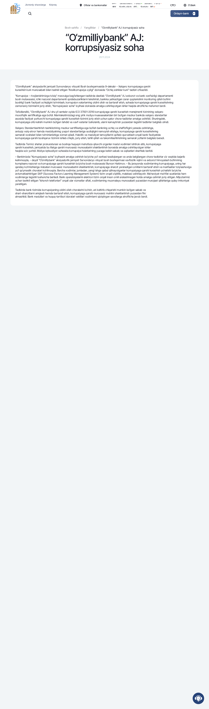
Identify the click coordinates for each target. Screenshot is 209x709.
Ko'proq (53, 4)
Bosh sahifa (71, 27)
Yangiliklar (90, 27)
